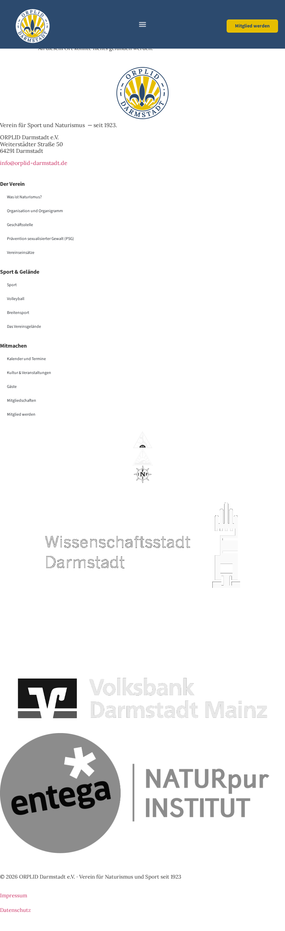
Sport (12, 285)
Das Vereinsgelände (24, 327)
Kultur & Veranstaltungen (29, 373)
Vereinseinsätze (20, 253)
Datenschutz (15, 910)
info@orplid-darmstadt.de (33, 162)
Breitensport (18, 313)
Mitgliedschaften (21, 401)
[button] (142, 24)
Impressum (13, 895)
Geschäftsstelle (20, 225)
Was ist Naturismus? (24, 197)
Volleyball (15, 299)
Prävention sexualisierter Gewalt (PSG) (40, 239)
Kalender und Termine (26, 359)
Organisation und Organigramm (35, 211)
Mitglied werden (21, 414)
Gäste (12, 387)
